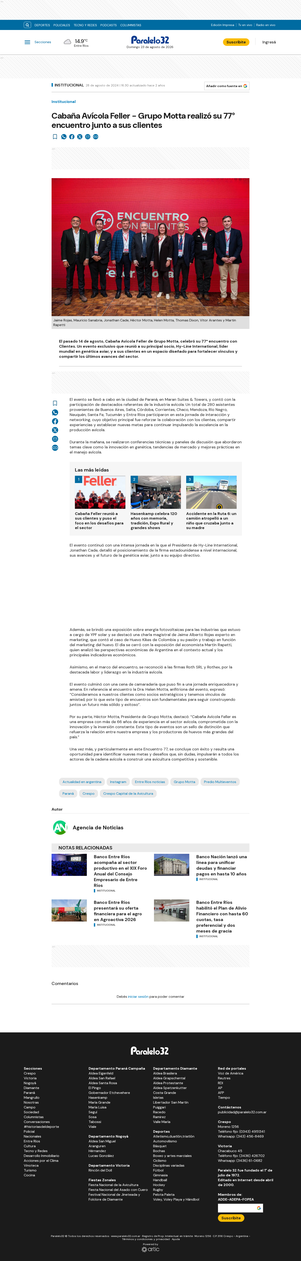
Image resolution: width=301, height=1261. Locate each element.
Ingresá (269, 42)
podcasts (108, 25)
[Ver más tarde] (55, 136)
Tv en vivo (245, 25)
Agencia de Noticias (98, 827)
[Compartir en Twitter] (79, 136)
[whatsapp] (64, 136)
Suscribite (236, 42)
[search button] (27, 25)
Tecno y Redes (85, 25)
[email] (87, 136)
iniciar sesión (138, 996)
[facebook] (71, 136)
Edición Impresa (222, 25)
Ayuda (176, 1239)
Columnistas (130, 25)
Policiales (62, 25)
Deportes (42, 25)
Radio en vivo (265, 25)
